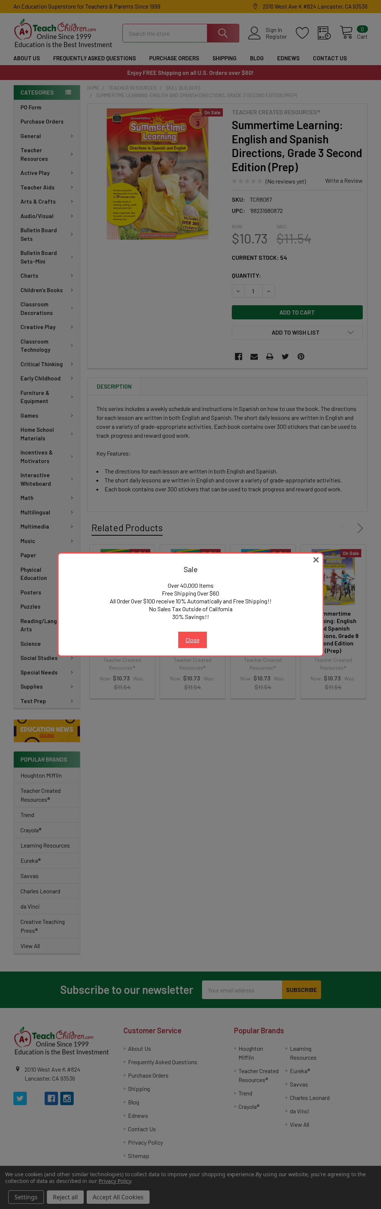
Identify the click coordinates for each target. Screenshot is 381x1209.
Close (192, 639)
